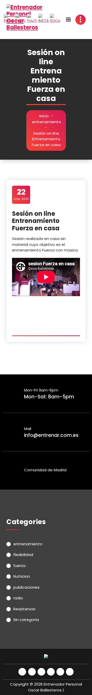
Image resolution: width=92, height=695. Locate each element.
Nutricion (21, 576)
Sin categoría (26, 619)
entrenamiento (46, 121)
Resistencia (24, 609)
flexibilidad (23, 554)
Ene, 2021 (21, 194)
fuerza (19, 565)
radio (18, 598)
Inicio (44, 116)
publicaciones (26, 587)
